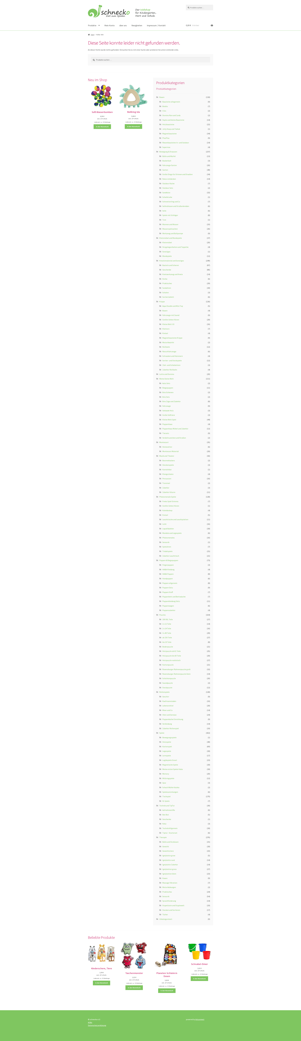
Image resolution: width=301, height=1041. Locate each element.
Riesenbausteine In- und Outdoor (175, 142)
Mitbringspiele (168, 778)
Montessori (163, 442)
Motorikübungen (169, 887)
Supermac (166, 147)
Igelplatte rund (168, 860)
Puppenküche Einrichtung (172, 719)
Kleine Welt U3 (168, 324)
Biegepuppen (167, 388)
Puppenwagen (168, 606)
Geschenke (166, 270)
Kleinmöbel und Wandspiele (170, 238)
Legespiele (166, 751)
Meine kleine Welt (166, 379)
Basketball (166, 161)
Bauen (161, 97)
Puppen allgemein (169, 583)
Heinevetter (167, 447)
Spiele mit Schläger (170, 215)
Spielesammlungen (170, 792)
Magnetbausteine (169, 133)
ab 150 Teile (167, 637)
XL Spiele (166, 801)
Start (92, 35)
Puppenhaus (167, 424)
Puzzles (162, 615)
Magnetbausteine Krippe (172, 338)
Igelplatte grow (168, 855)
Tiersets (165, 433)
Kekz (164, 824)
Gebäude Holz (168, 410)
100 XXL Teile (167, 619)
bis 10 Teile (166, 642)
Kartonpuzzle (168, 665)
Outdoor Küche (168, 183)
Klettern (165, 329)
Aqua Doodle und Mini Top (172, 306)
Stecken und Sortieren (171, 910)
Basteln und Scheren (170, 265)
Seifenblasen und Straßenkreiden (175, 206)
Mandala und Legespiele (172, 533)
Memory (165, 774)
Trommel (166, 483)
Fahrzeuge (166, 406)
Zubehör (165, 488)
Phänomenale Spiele (167, 497)
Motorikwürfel (168, 342)
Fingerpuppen (168, 565)
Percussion (166, 478)
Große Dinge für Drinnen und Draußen (177, 174)
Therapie (163, 837)
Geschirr (165, 696)
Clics (164, 111)
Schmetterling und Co (171, 201)
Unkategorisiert (165, 919)
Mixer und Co (167, 710)
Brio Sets (166, 397)
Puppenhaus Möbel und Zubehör (175, 428)
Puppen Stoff (167, 592)
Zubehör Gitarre (168, 492)
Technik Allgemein (169, 828)
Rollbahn (166, 347)
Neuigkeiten (136, 25)
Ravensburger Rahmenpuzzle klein (176, 674)
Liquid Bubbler (168, 528)
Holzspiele (166, 742)
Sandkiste (166, 192)
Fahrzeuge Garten (169, 165)
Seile (164, 211)
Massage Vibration (169, 883)
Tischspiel (166, 796)
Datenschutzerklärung (97, 1025)
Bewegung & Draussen (168, 151)
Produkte (92, 25)
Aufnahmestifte (168, 810)
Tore (164, 220)
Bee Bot (165, 814)
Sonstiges (166, 251)
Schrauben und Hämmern (172, 356)
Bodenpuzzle (167, 646)
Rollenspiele (164, 692)
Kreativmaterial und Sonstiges (171, 260)
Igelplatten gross (169, 869)
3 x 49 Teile (166, 633)
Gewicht (165, 846)
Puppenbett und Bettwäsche (174, 596)
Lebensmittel (167, 705)
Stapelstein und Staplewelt (173, 905)
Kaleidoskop (167, 510)
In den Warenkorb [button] (102, 127)
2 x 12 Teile (166, 624)
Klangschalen (167, 474)
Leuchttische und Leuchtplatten (175, 519)
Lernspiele (166, 755)
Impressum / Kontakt (156, 25)
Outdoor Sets (167, 188)
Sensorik (165, 542)
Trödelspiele (167, 551)
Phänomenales (168, 537)
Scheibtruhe (167, 197)
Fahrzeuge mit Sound (170, 315)
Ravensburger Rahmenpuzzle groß (176, 669)
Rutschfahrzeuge (169, 351)
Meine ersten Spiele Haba (172, 769)
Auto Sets (166, 383)
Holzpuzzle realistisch (171, 660)
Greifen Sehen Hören (170, 319)
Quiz (164, 783)
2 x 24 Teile (166, 628)
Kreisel (165, 333)
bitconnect (199, 1019)
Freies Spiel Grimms (170, 501)
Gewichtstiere (168, 851)
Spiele (161, 733)
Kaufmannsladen (169, 701)
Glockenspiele (168, 465)
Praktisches (167, 283)
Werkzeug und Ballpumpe (172, 233)
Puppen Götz (167, 587)
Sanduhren (166, 288)
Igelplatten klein (169, 874)
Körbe (164, 279)
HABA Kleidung (168, 569)
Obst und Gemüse (169, 715)
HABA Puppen (168, 574)
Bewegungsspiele (169, 737)
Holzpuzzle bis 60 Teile (171, 656)
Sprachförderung (169, 901)
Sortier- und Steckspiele (172, 360)
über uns (123, 25)
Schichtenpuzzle (169, 678)
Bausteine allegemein (171, 102)
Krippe (162, 301)
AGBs (90, 1022)
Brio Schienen (167, 392)
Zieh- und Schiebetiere (171, 365)
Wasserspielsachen (170, 229)
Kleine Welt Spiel (169, 419)
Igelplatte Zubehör (170, 864)
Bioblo (165, 106)
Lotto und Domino (166, 374)
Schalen (165, 292)
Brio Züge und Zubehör (171, 401)
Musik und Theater (166, 456)
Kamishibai (166, 469)
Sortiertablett (168, 297)
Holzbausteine (168, 124)
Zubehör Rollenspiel (170, 728)
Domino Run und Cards (171, 115)
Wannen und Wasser (170, 224)
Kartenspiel (167, 746)
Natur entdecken (169, 179)
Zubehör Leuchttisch (170, 556)
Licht (164, 524)
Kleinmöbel (167, 242)
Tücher (165, 914)
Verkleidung (167, 724)
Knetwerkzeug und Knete (172, 274)
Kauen (164, 878)
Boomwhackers (168, 460)
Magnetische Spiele (170, 765)
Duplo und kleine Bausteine (173, 120)
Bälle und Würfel (169, 156)
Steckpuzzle (167, 687)
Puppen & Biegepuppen (168, 560)
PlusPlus (165, 138)
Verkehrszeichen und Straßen (174, 438)
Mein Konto (109, 25)
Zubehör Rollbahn (169, 369)
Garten (165, 170)
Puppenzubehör (168, 610)
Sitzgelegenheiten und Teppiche (175, 247)
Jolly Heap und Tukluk (171, 129)
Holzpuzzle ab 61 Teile (171, 651)
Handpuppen (167, 578)
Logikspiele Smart (169, 760)
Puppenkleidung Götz (171, 601)
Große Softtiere (168, 415)
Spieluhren (166, 547)
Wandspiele (167, 256)
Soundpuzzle (167, 683)
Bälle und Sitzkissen (170, 842)
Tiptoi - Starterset (169, 833)
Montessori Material (170, 451)
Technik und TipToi (166, 805)
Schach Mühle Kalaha (170, 787)
